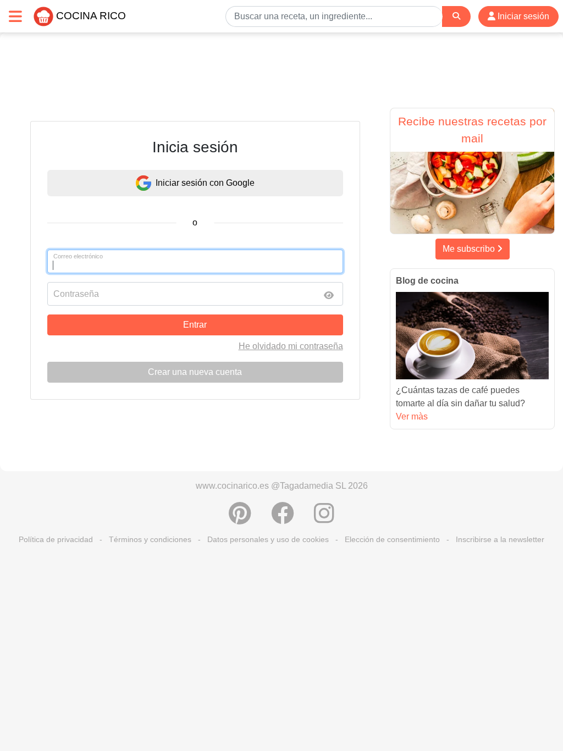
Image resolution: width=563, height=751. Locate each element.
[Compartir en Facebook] (282, 519)
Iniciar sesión (522, 16)
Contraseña (76, 294)
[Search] (456, 16)
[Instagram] (324, 519)
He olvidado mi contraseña (291, 346)
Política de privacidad (56, 539)
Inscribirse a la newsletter (500, 539)
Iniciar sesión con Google (205, 182)
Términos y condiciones (150, 539)
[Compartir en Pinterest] (240, 519)
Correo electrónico (78, 256)
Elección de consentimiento (392, 539)
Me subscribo (470, 248)
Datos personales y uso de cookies (268, 539)
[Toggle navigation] (15, 16)
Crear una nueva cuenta (195, 372)
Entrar (195, 324)
